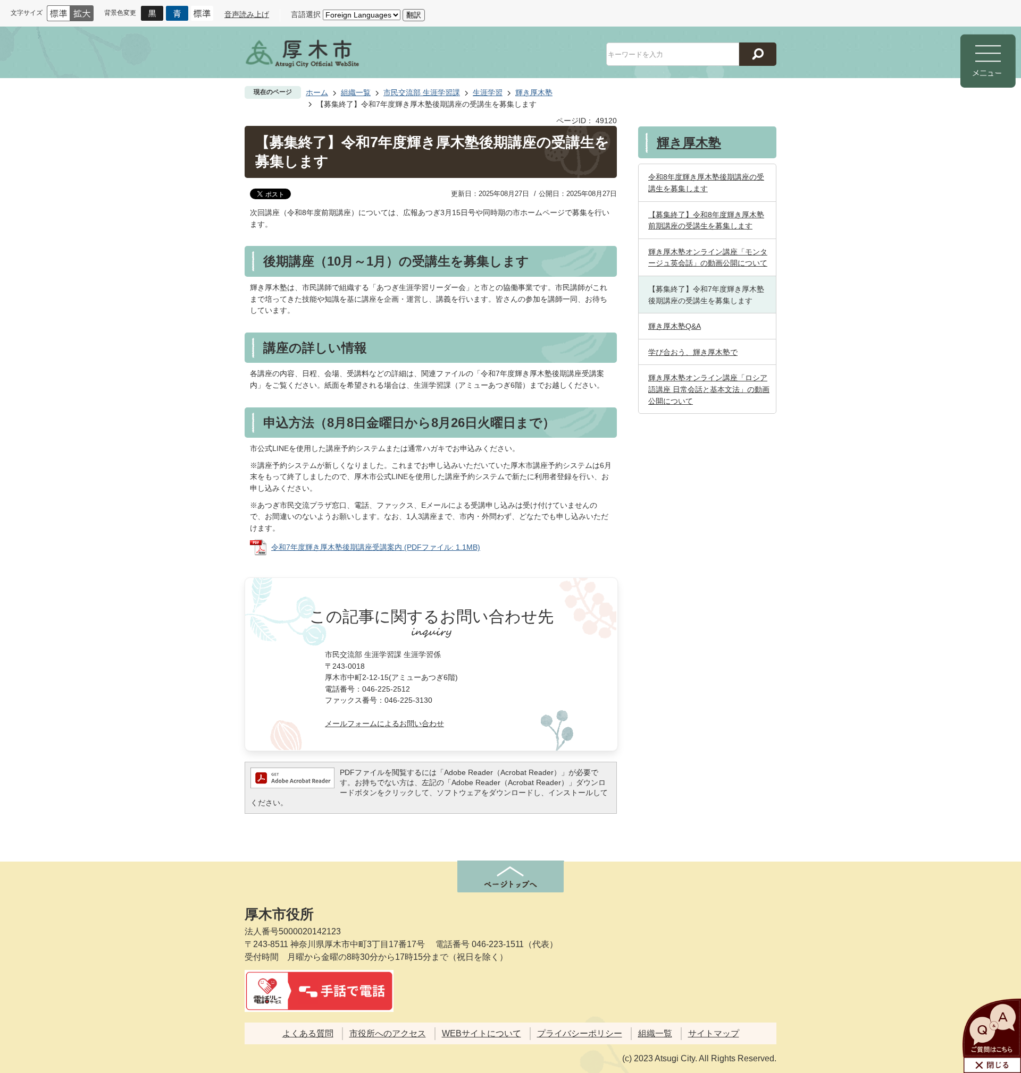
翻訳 (413, 15)
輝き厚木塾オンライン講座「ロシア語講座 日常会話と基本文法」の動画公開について (708, 389)
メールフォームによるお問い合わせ (384, 723)
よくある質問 (307, 1033)
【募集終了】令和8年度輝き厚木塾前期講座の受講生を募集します (706, 220)
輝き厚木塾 (534, 92)
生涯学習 (488, 92)
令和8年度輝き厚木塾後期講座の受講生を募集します (706, 183)
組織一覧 (356, 92)
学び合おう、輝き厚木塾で (693, 352)
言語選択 (306, 14)
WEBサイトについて (481, 1033)
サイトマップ (713, 1033)
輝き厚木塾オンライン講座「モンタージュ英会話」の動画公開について (707, 258)
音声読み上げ (246, 14)
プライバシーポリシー (579, 1033)
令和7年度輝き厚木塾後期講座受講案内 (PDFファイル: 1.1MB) (375, 547)
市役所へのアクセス (387, 1033)
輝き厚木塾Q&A (674, 326)
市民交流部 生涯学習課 (421, 92)
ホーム (317, 92)
